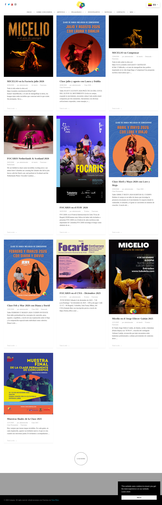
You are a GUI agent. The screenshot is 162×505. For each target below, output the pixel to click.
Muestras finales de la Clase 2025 (24, 418)
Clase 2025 (35, 423)
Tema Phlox (55, 500)
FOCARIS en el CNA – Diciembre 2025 (80, 293)
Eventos (86, 211)
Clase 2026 (87, 85)
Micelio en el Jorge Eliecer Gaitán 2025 (132, 318)
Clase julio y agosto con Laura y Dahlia (80, 81)
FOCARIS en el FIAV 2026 (74, 207)
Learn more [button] (125, 491)
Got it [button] (139, 497)
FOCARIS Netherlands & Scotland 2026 (28, 158)
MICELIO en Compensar (125, 52)
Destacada (148, 56)
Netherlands (10, 164)
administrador (24, 85)
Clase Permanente (65, 87)
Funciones (43, 85)
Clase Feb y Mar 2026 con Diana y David (28, 305)
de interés (35, 85)
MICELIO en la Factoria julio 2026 (25, 81)
